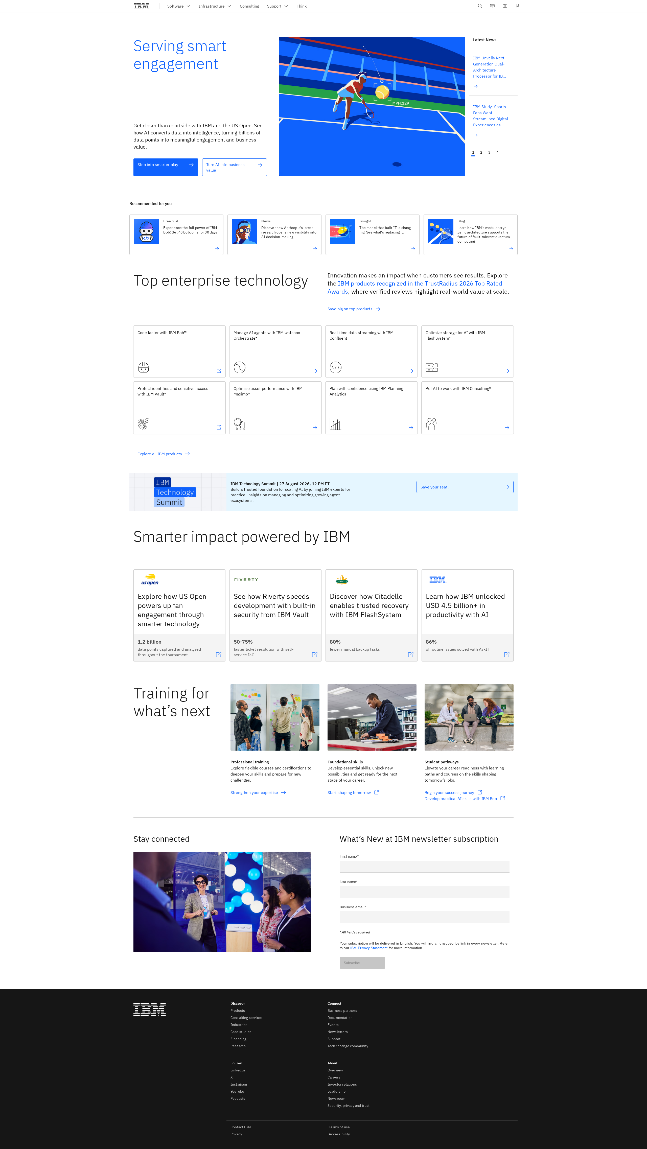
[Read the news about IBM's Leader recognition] (485, 249)
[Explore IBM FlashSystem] (507, 370)
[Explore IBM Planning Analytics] (410, 427)
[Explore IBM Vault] (218, 427)
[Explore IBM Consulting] (507, 427)
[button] (505, 6)
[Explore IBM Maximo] (314, 427)
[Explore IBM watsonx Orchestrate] (314, 370)
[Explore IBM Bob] (218, 370)
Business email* (353, 907)
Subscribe (352, 963)
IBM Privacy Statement (368, 948)
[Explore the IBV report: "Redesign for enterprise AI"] (289, 249)
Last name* (349, 881)
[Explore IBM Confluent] (410, 370)
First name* (349, 856)
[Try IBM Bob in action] (191, 249)
